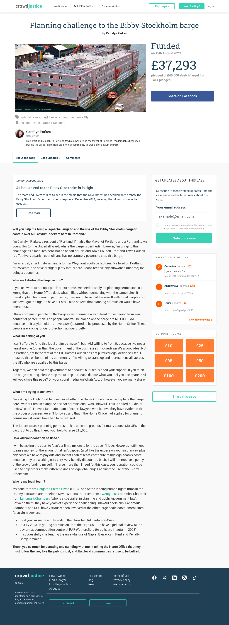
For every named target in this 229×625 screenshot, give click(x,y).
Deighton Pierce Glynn (53, 489)
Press (90, 584)
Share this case (184, 396)
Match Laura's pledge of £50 (178, 310)
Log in (210, 6)
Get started (68, 603)
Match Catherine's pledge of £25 (180, 275)
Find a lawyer (57, 580)
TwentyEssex (109, 494)
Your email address (171, 207)
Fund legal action (60, 584)
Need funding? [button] (192, 6)
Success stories (111, 6)
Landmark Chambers (35, 498)
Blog (90, 580)
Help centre (94, 576)
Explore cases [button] (85, 6)
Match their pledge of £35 (177, 293)
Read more (33, 213)
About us (54, 589)
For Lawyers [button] (162, 6)
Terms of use (121, 576)
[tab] (25, 157)
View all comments (199, 319)
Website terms (122, 584)
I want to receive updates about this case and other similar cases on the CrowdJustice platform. (187, 227)
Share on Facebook (182, 96)
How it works (60, 6)
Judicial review (30, 117)
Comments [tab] (73, 158)
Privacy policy (121, 580)
